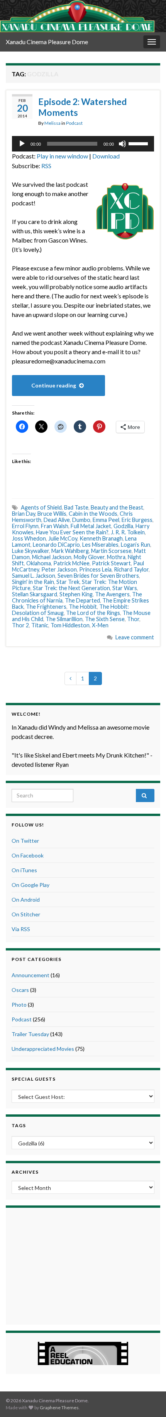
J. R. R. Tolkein (128, 532)
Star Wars (124, 588)
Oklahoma (38, 563)
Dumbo (81, 520)
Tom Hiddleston (70, 625)
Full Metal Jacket (91, 526)
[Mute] (122, 144)
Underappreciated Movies (43, 1048)
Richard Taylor (131, 569)
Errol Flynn (25, 526)
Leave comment (134, 637)
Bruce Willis (51, 513)
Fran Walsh (54, 526)
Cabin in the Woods (93, 513)
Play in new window (62, 156)
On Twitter (25, 840)
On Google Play (30, 885)
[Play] (22, 144)
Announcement (30, 975)
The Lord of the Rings (93, 612)
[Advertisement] (83, 1265)
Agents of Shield (41, 507)
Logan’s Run (135, 544)
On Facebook (28, 855)
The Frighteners (46, 606)
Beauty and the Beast (117, 507)
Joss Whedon (29, 538)
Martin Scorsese (111, 551)
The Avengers (112, 594)
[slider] (139, 143)
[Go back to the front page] (77, 16)
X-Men (100, 625)
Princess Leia (95, 569)
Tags (19, 1125)
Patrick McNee (71, 563)
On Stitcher (26, 914)
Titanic (39, 625)
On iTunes (24, 870)
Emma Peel (106, 520)
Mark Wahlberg (70, 551)
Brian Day (23, 513)
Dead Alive (57, 520)
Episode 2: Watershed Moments (82, 107)
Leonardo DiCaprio (56, 544)
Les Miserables (100, 544)
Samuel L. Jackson (33, 575)
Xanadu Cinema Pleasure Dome (47, 41)
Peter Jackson (59, 569)
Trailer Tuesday (30, 1034)
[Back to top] (148, 1399)
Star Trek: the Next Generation (71, 588)
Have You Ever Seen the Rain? (72, 532)
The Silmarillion (64, 619)
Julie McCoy (62, 538)
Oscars (20, 990)
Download (106, 156)
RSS (46, 165)
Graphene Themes (59, 1407)
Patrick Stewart (111, 563)
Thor (133, 619)
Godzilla (123, 526)
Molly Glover (89, 557)
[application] (83, 144)
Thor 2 (20, 625)
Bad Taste (76, 507)
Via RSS (21, 929)
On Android (26, 899)
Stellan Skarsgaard (34, 594)
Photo (19, 1004)
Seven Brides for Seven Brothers (98, 575)
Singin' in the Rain (33, 582)
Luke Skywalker (30, 551)
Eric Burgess (137, 520)
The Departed (82, 600)
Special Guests (34, 1079)
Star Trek (68, 582)
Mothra (116, 557)
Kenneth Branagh (101, 538)
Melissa (52, 123)
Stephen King (76, 594)
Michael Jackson (51, 557)
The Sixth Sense (105, 619)
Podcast (74, 123)
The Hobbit (83, 606)
